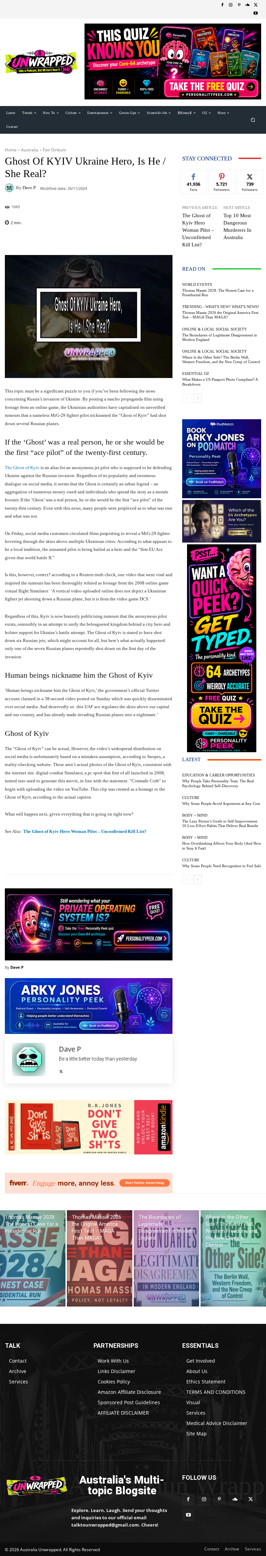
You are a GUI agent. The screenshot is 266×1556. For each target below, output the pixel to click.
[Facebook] (222, 5)
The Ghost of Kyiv (22, 467)
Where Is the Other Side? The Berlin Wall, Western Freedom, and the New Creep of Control (221, 359)
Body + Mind (194, 815)
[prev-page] (186, 398)
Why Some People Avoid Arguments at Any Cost (221, 803)
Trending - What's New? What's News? (220, 307)
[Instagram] (231, 5)
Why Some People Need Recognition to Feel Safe (221, 866)
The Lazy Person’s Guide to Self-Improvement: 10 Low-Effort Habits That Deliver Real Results (220, 823)
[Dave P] (10, 187)
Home (11, 150)
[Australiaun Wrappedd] (33, 1485)
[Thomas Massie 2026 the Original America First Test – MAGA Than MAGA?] (99, 1258)
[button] (253, 119)
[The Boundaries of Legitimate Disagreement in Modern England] (166, 1258)
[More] (127, 857)
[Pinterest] (239, 5)
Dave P (29, 187)
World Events (197, 285)
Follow (222, 175)
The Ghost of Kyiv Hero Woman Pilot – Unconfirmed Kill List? (85, 831)
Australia (29, 150)
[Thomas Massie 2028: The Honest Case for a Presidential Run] (32, 1258)
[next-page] (197, 398)
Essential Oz (195, 374)
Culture (191, 798)
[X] (255, 5)
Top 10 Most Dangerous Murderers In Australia (237, 226)
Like (194, 175)
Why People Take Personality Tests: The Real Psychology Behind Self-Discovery (218, 783)
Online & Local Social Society (214, 329)
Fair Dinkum (54, 150)
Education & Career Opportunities (218, 775)
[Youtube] (255, 13)
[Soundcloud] (247, 5)
